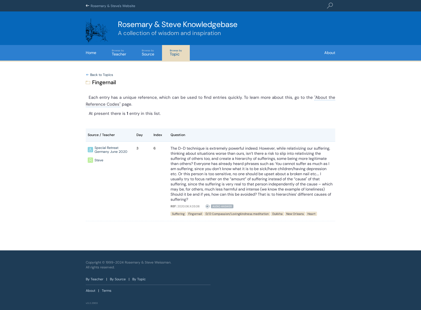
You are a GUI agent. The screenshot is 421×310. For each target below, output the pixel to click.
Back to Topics (101, 74)
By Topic (139, 279)
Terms (106, 290)
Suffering (178, 214)
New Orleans (295, 214)
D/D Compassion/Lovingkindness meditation (237, 214)
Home (91, 52)
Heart (311, 214)
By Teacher (94, 279)
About (329, 52)
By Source (118, 279)
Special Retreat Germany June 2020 (111, 150)
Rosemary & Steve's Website (113, 6)
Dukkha (277, 214)
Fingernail (195, 214)
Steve (99, 160)
